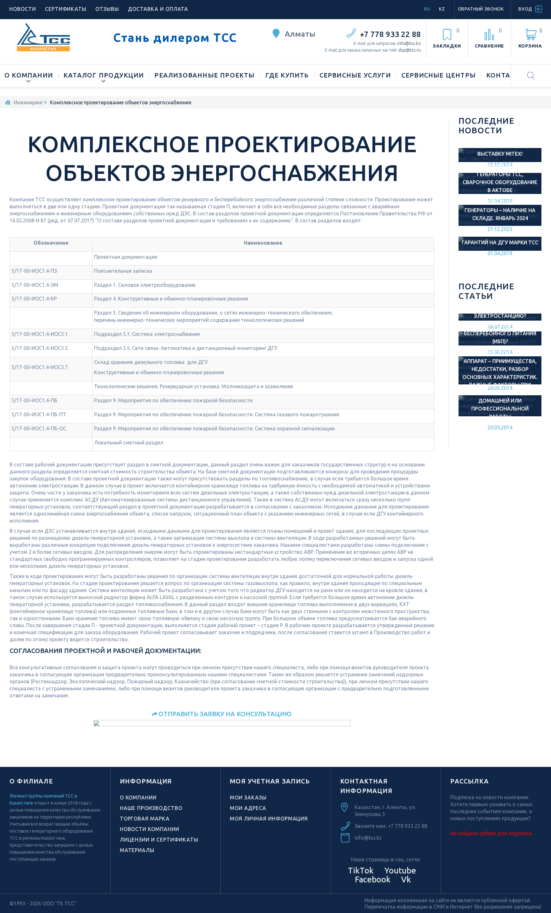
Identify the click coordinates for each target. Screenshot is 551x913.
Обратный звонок (481, 8)
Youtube (399, 870)
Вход (525, 8)
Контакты (505, 75)
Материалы (137, 850)
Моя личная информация (269, 818)
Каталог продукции (103, 75)
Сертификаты (66, 9)
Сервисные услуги (355, 75)
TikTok (361, 870)
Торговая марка (145, 818)
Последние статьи (486, 291)
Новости (22, 9)
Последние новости (486, 125)
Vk (405, 879)
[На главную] (8, 102)
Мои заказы (248, 797)
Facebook (372, 879)
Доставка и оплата (158, 9)
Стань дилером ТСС (175, 37)
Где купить (287, 75)
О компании (28, 75)
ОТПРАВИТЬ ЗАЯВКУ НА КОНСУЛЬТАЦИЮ (225, 713)
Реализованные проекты (204, 75)
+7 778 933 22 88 (390, 34)
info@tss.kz (409, 43)
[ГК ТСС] (57, 37)
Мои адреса (248, 808)
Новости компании (149, 829)
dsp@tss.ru (409, 50)
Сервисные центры (438, 75)
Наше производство (151, 808)
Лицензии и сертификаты (159, 839)
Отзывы (107, 9)
